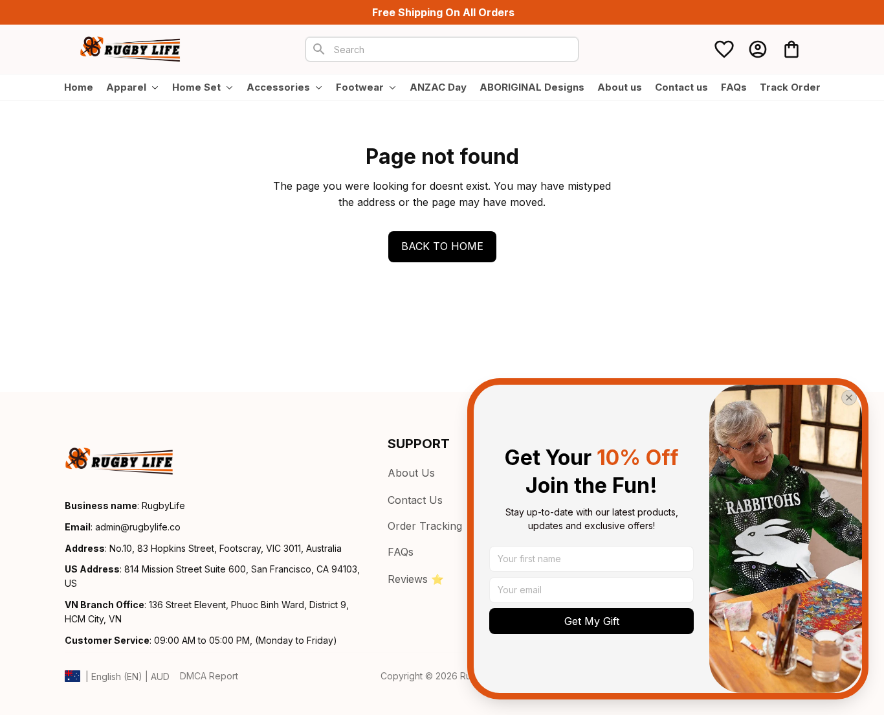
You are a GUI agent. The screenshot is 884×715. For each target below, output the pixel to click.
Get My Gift (591, 621)
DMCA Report (209, 675)
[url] (138, 527)
